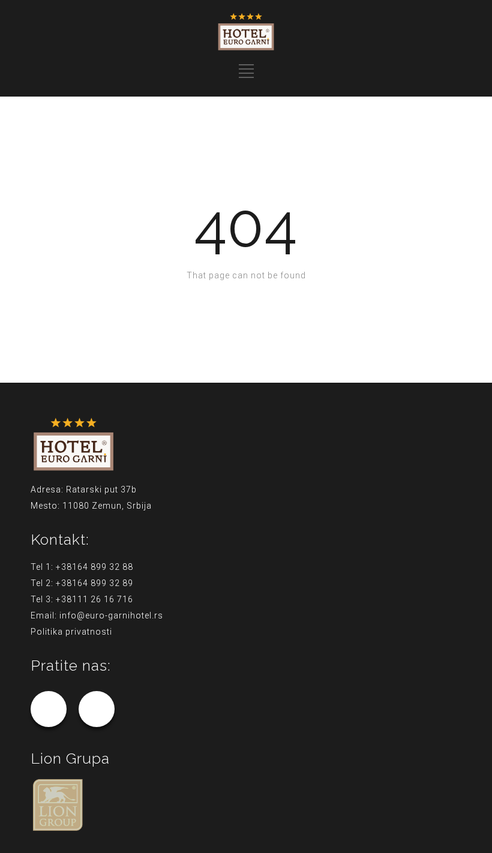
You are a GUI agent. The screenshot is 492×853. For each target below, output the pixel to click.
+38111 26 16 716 (94, 599)
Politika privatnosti (71, 631)
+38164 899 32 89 (94, 583)
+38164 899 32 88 (94, 567)
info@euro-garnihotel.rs (111, 615)
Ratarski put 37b (101, 489)
